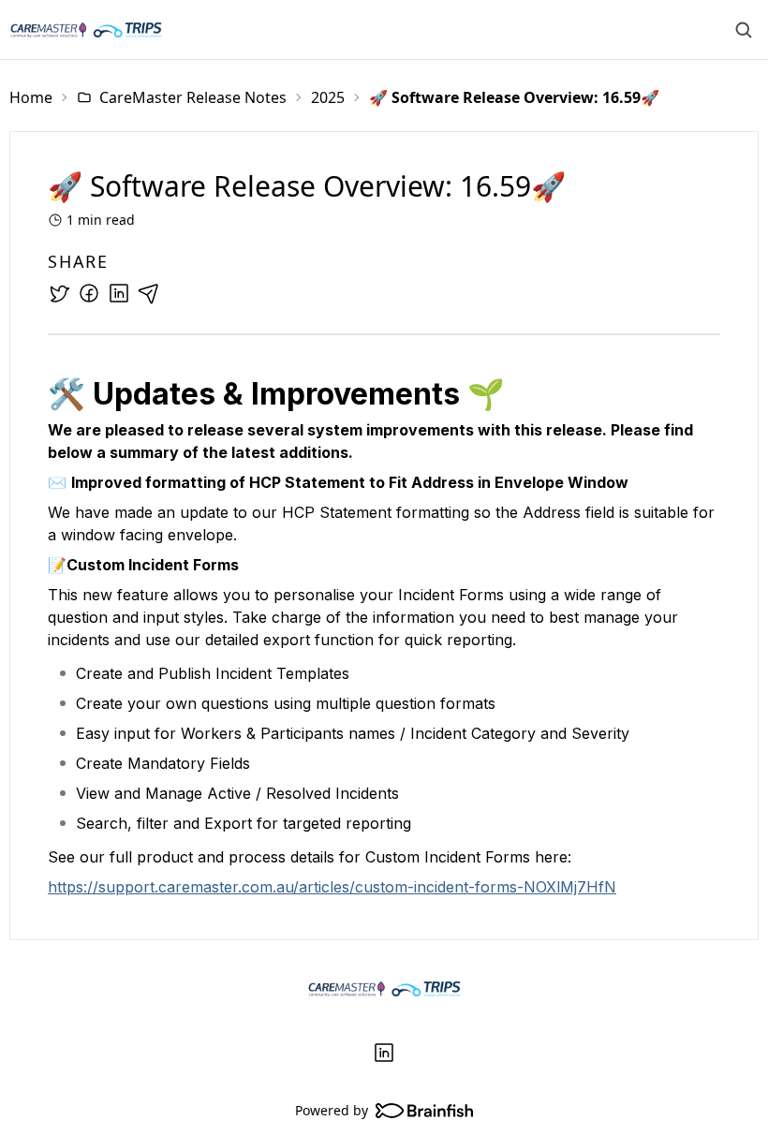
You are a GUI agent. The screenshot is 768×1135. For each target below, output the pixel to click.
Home (30, 97)
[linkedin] (119, 293)
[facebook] (89, 293)
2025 (328, 97)
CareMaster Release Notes (193, 97)
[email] (149, 293)
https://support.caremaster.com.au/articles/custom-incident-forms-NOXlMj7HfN (332, 886)
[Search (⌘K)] (744, 30)
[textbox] (384, 639)
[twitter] (59, 293)
